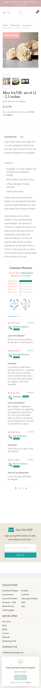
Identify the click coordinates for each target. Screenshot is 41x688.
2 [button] (19, 488)
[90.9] (25, 303)
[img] (14, 323)
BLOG (4, 629)
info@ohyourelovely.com (13, 652)
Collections (15, 25)
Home (5, 25)
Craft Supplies (8, 610)
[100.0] (14, 303)
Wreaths (24, 590)
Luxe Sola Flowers (9, 598)
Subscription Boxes (29, 598)
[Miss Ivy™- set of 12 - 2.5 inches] (20, 50)
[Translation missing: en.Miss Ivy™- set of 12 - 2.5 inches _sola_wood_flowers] (16, 81)
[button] (9, 101)
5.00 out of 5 (27, 272)
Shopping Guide (9, 641)
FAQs (4, 625)
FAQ (21, 137)
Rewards (6, 637)
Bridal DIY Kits (8, 606)
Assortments (7, 594)
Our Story (6, 621)
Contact (5, 633)
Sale (23, 606)
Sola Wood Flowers (10, 590)
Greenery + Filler (9, 602)
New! (23, 602)
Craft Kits (25, 594)
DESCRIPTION (11, 137)
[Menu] (4, 12)
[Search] (8, 12)
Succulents (27, 25)
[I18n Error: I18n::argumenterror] (6, 81)
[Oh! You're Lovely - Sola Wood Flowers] (20, 12)
